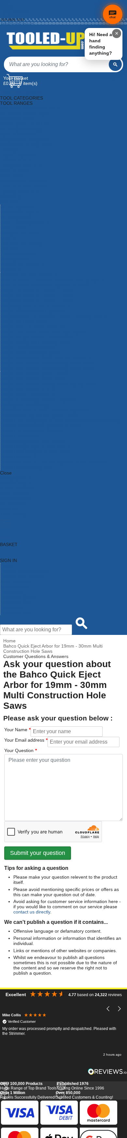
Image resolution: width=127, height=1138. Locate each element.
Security (8, 238)
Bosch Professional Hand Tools (32, 379)
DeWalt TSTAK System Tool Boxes (35, 452)
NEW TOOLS (13, 493)
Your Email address (24, 740)
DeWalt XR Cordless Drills (26, 467)
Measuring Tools (17, 207)
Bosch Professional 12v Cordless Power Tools (47, 363)
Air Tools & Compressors (25, 113)
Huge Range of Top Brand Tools (28, 1085)
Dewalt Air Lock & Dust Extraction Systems (44, 410)
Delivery (7, 5)
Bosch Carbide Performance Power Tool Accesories (53, 316)
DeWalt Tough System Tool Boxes (34, 446)
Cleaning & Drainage (21, 129)
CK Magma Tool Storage (25, 405)
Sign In (6, 16)
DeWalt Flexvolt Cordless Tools (32, 431)
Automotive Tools (17, 118)
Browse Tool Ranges (21, 576)
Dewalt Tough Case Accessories (33, 441)
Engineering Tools (18, 155)
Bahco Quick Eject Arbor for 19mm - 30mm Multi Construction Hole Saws (53, 648)
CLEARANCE (13, 504)
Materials (9, 202)
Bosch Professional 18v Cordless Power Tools (47, 368)
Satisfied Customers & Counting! (84, 1095)
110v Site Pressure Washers (29, 275)
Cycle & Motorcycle (19, 134)
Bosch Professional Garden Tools (34, 374)
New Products (14, 586)
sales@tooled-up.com (17, 23)
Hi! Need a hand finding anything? (100, 44)
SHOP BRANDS (16, 488)
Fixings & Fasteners (20, 165)
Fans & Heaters (16, 160)
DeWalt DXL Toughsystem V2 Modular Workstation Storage (61, 420)
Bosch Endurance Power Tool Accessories (43, 332)
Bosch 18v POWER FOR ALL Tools (36, 295)
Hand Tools (11, 176)
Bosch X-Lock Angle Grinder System (37, 400)
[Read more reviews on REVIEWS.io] (107, 1071)
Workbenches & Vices (22, 264)
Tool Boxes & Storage (22, 243)
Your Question (19, 750)
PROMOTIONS (15, 498)
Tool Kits (9, 249)
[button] (108, 1008)
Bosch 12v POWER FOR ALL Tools (36, 290)
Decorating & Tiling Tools (25, 139)
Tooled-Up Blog (16, 602)
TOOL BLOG (13, 514)
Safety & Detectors (19, 233)
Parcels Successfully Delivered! (28, 1095)
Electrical (9, 150)
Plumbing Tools (16, 217)
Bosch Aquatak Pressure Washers (35, 306)
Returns (7, 9)
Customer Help (15, 612)
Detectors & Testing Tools (26, 144)
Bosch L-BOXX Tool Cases (27, 347)
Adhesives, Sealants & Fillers (30, 108)
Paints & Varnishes (19, 212)
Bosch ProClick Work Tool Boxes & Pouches (45, 358)
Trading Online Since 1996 (80, 1085)
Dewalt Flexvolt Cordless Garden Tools (40, 426)
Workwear (10, 269)
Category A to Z (16, 478)
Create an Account (15, 12)
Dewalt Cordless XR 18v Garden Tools (39, 415)
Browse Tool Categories (24, 570)
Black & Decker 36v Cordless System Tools (44, 285)
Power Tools (12, 228)
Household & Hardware (24, 181)
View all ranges (15, 483)
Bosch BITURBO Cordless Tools (33, 311)
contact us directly (31, 911)
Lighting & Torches (19, 191)
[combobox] (56, 64)
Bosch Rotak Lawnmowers (27, 394)
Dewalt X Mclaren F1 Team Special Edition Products (53, 462)
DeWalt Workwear (18, 457)
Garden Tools (14, 170)
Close (6, 472)
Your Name (15, 729)
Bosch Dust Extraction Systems (32, 327)
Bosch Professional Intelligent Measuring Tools (48, 384)
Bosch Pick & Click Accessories (32, 353)
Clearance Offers (17, 596)
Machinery (10, 196)
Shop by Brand (15, 581)
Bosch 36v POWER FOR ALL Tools (36, 301)
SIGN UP (9, 509)
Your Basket (15, 78)
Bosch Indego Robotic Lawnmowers (37, 337)
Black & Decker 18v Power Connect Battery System (53, 280)
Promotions (12, 591)
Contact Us (11, 607)
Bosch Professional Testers (28, 389)
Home (5, 2)
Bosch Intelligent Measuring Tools (34, 342)
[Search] (115, 64)
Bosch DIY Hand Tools (23, 321)
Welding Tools (14, 259)
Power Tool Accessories (24, 223)
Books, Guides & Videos (24, 124)
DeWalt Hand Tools (19, 436)
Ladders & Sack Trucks (24, 186)
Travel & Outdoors (19, 254)
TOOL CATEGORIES (21, 92)
